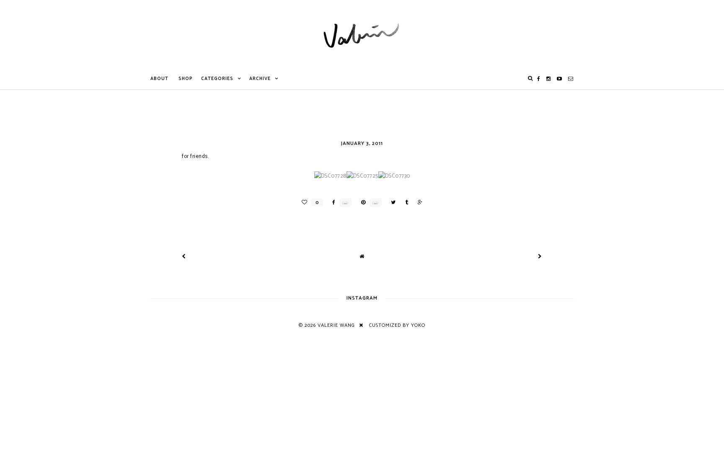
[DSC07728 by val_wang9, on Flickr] (330, 176)
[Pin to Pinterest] (361, 202)
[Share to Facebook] (331, 202)
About (159, 79)
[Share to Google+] (418, 202)
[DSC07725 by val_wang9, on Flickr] (362, 176)
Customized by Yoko (397, 325)
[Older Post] (540, 257)
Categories (217, 79)
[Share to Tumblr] (404, 202)
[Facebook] (538, 78)
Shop (185, 79)
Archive (260, 79)
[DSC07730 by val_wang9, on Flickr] (394, 176)
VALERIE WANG (336, 325)
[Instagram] (548, 78)
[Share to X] (391, 202)
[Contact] (571, 78)
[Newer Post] (184, 257)
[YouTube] (559, 78)
